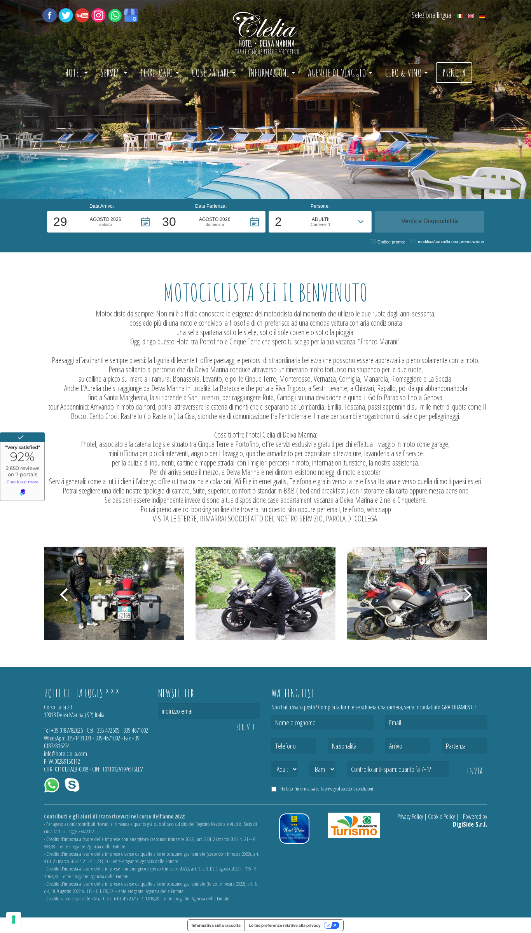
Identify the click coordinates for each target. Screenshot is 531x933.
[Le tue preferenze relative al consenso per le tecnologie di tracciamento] (13, 919)
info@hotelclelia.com (65, 753)
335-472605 (108, 730)
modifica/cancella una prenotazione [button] (451, 241)
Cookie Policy (441, 816)
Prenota (454, 72)
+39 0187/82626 (67, 730)
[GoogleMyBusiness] (131, 14)
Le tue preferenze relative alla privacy (285, 925)
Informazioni (269, 72)
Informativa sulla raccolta (216, 925)
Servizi (111, 72)
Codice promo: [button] (391, 242)
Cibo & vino (404, 72)
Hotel (74, 72)
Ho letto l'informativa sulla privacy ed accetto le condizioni (326, 788)
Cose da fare (211, 72)
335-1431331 (78, 738)
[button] (101, 222)
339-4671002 (135, 730)
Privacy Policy (410, 816)
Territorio (157, 72)
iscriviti (245, 727)
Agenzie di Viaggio (338, 72)
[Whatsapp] (114, 14)
